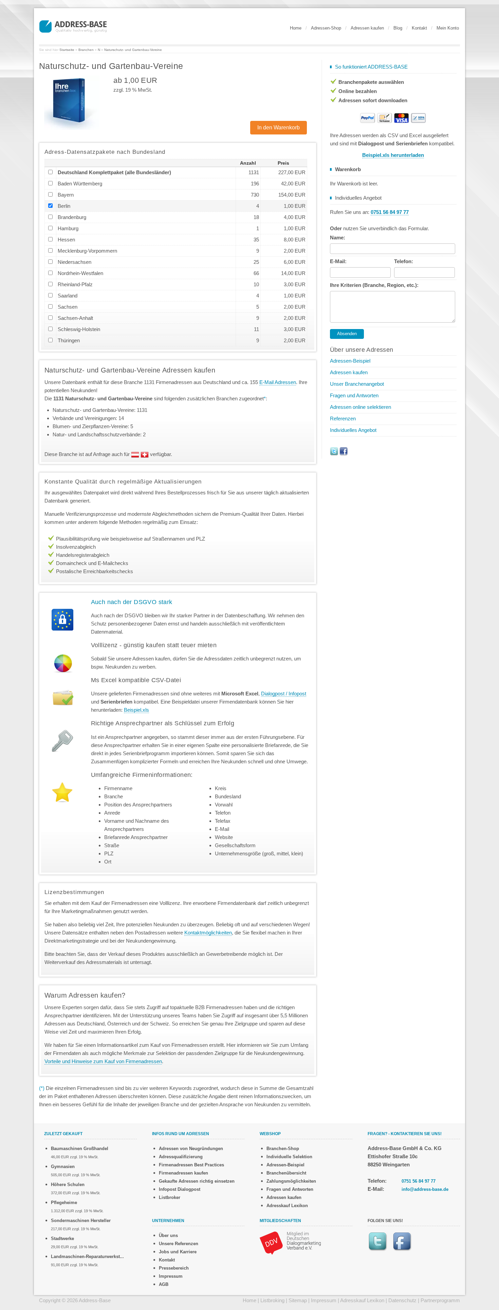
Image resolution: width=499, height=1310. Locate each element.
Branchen (86, 50)
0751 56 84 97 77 (419, 1181)
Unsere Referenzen (178, 1243)
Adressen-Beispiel (350, 361)
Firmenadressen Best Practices (191, 1164)
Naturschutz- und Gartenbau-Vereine (133, 50)
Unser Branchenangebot (357, 384)
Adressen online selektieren (360, 407)
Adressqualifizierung (181, 1156)
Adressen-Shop (326, 28)
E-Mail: (338, 261)
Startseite (66, 50)
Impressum (171, 1276)
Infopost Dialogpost (179, 1189)
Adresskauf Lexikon (287, 1205)
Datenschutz (402, 1300)
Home (295, 28)
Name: (337, 237)
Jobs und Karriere (178, 1251)
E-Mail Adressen (277, 382)
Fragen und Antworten (354, 395)
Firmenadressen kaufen (183, 1173)
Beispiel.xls (136, 710)
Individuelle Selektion (289, 1156)
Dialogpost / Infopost (283, 693)
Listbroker (169, 1197)
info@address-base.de (425, 1189)
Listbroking (272, 1300)
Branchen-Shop (282, 1148)
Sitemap (298, 1300)
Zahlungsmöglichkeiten (291, 1181)
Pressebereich (174, 1268)
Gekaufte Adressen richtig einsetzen (197, 1181)
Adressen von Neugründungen (191, 1148)
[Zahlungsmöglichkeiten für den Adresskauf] (393, 117)
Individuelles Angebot (353, 430)
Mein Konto (448, 28)
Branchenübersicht (286, 1173)
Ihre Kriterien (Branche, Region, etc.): (374, 285)
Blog (397, 28)
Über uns (168, 1235)
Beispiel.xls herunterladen (393, 155)
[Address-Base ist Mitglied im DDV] (290, 1242)
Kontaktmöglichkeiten (208, 932)
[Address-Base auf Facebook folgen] (343, 451)
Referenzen (343, 418)
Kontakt (419, 28)
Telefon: (403, 261)
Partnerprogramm (440, 1300)
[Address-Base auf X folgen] (334, 451)
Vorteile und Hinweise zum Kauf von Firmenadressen (103, 1061)
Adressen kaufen (367, 28)
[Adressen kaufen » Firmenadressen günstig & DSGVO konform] (73, 25)
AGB (163, 1284)
